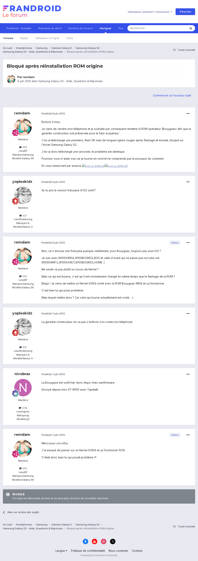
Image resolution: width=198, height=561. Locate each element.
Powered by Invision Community (99, 555)
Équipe (24, 38)
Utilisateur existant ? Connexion (149, 11)
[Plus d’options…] (188, 113)
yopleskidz (22, 182)
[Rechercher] (191, 28)
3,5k (24, 407)
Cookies (137, 550)
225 (24, 147)
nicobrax (22, 374)
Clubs (69, 38)
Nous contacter (118, 550)
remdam (29, 77)
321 (24, 215)
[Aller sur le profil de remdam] (11, 79)
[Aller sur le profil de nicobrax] (23, 387)
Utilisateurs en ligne (47, 38)
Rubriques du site (49, 28)
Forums (8, 38)
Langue (60, 550)
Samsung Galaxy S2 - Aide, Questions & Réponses (70, 81)
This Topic (175, 28)
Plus (120, 28)
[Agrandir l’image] (93, 165)
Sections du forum (79, 28)
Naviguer (105, 28)
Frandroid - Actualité (18, 28)
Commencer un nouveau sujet (172, 95)
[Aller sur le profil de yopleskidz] (23, 195)
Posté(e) (53, 113)
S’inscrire (185, 11)
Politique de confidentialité (88, 550)
